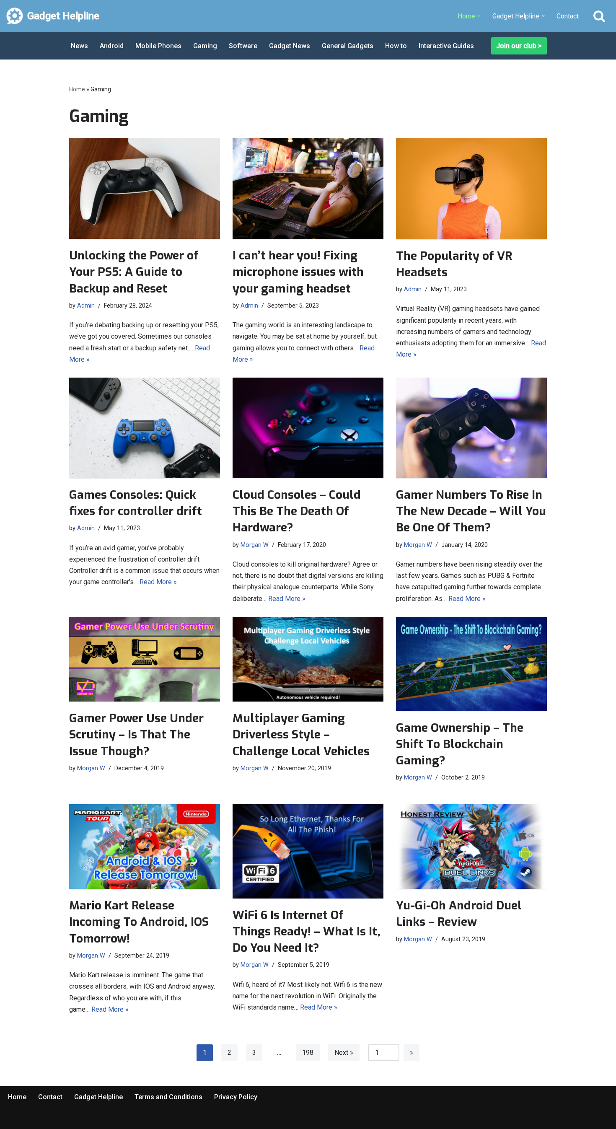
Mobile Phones (158, 46)
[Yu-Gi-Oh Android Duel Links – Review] (471, 846)
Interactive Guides (446, 46)
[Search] (599, 16)
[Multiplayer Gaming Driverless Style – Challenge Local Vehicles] (308, 659)
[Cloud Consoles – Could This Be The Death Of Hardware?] (308, 428)
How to (396, 46)
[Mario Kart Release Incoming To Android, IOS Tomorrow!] (144, 846)
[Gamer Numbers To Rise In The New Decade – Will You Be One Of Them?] (471, 428)
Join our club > (519, 46)
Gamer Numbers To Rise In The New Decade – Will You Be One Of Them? (471, 511)
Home (77, 89)
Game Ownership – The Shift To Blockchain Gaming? (459, 744)
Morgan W (255, 545)
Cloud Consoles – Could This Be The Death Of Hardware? (297, 511)
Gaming (205, 46)
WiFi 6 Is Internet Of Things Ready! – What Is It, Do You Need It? (306, 931)
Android (112, 46)
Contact (567, 16)
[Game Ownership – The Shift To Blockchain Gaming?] (471, 664)
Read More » (158, 582)
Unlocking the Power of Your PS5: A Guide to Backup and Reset (134, 272)
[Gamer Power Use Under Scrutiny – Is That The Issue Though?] (144, 659)
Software (243, 46)
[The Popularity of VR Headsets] (471, 188)
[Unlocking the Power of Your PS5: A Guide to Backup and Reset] (144, 188)
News (79, 46)
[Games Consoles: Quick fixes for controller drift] (144, 428)
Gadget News (289, 46)
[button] (479, 16)
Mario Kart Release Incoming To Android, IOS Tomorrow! (139, 922)
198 (307, 1052)
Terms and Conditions (168, 1097)
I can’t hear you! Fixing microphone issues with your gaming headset (298, 272)
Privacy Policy (235, 1097)
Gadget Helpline (98, 1097)
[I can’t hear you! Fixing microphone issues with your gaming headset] (308, 188)
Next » (343, 1052)
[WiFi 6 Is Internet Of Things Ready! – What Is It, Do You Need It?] (308, 851)
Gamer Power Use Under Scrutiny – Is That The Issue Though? (136, 734)
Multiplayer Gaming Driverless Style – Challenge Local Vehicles (301, 734)
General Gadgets (347, 46)
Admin (86, 305)
